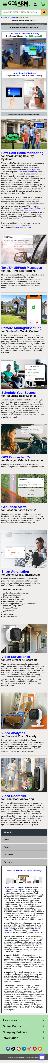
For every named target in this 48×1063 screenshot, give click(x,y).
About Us (8, 832)
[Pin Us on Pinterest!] (19, 1049)
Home (3, 17)
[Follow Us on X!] (13, 1049)
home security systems (23, 227)
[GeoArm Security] (19, 4)
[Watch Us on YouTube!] (35, 1049)
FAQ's (6, 847)
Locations (8, 855)
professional (22, 889)
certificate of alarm (33, 208)
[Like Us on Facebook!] (8, 1049)
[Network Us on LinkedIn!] (24, 1049)
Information (11, 17)
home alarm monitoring (27, 172)
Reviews (8, 862)
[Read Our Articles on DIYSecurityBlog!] (40, 1049)
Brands (7, 840)
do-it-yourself (9, 889)
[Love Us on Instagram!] (29, 1049)
